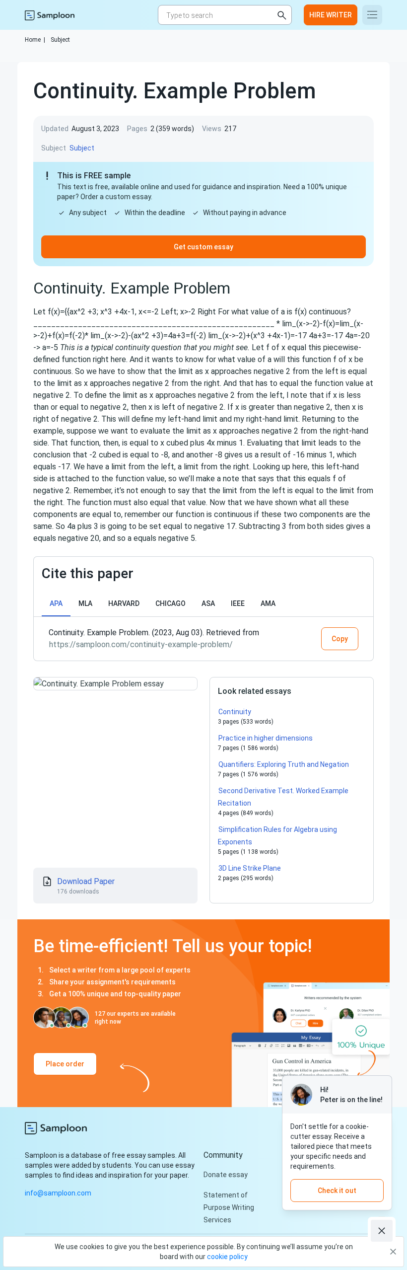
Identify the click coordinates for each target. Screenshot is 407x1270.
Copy (340, 639)
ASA (208, 603)
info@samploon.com (58, 1193)
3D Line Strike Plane (249, 868)
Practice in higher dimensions (265, 738)
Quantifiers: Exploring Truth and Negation (283, 764)
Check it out (337, 1191)
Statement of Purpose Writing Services (229, 1207)
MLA (85, 603)
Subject (60, 39)
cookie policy (227, 1257)
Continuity (234, 712)
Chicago (170, 603)
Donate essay (226, 1175)
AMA (268, 603)
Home (35, 39)
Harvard (123, 603)
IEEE (238, 603)
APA (56, 603)
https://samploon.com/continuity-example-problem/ (141, 644)
